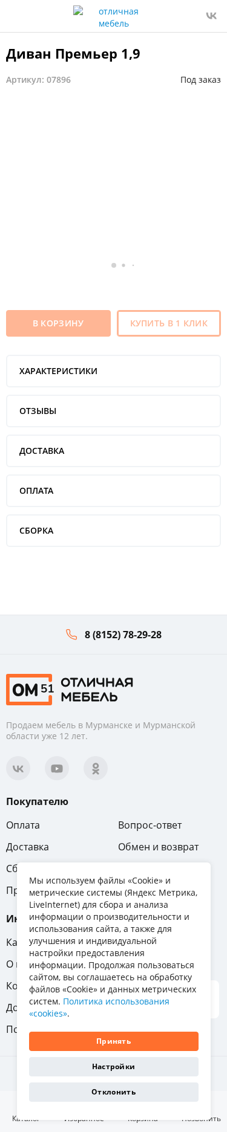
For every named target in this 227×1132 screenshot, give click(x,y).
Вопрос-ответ (150, 825)
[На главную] (69, 688)
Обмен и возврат (158, 846)
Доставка (27, 846)
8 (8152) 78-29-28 (123, 634)
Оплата (23, 825)
